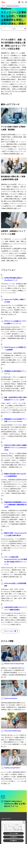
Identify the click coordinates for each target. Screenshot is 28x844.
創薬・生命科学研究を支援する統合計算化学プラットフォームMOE (15, 399)
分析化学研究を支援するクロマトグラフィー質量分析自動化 (15, 608)
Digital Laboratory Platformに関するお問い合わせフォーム (15, 803)
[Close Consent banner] (24, 822)
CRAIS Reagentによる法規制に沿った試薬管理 (15, 349)
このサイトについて (6, 818)
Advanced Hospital (10, 698)
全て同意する (13, 840)
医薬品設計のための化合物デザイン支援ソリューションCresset (15, 420)
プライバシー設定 (13, 833)
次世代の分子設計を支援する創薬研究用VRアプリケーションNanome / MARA (15, 447)
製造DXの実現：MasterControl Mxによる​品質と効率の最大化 (15, 534)
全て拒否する (13, 837)
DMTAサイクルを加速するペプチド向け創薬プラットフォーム (15, 322)
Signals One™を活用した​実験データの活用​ (15, 301)
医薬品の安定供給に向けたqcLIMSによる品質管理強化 (15, 475)
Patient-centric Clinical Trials (14, 663)
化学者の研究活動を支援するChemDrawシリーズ (13, 279)
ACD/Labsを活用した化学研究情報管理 (15, 585)
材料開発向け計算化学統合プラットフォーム (15, 372)
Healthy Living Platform (12, 768)
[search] (22, 2)
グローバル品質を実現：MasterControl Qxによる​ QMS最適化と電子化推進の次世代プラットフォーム (15, 560)
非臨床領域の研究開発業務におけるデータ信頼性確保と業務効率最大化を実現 (15, 504)
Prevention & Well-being (12, 731)
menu (18, 28)
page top (24, 817)
